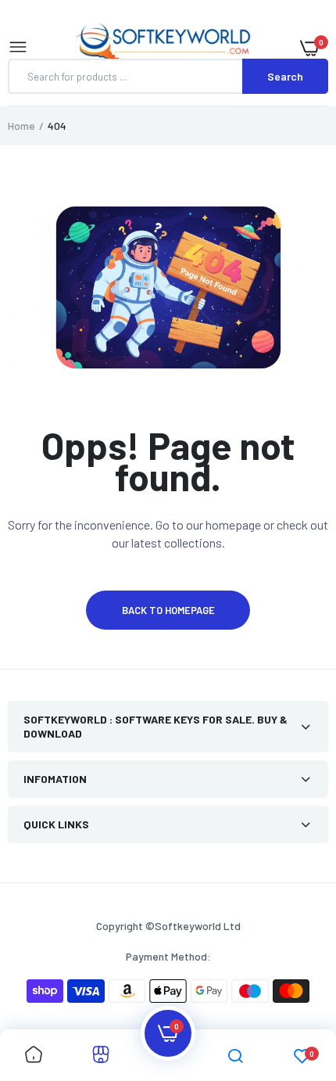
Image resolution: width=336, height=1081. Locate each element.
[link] (33, 1055)
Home (21, 125)
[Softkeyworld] (164, 47)
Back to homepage (168, 610)
